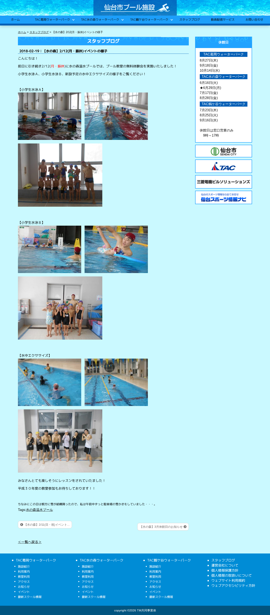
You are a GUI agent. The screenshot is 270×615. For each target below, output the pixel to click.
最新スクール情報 (30, 597)
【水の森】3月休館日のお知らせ (162, 526)
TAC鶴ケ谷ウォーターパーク (149, 19)
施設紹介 (24, 566)
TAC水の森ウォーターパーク (100, 19)
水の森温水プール (39, 510)
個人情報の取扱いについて (231, 575)
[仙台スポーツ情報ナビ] (224, 197)
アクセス (24, 582)
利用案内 (24, 571)
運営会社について (224, 565)
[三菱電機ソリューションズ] (224, 182)
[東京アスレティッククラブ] (224, 166)
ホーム (15, 19)
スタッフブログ (189, 19)
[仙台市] (224, 151)
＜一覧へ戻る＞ (30, 541)
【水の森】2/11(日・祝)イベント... (46, 524)
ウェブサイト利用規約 (228, 580)
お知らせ (24, 587)
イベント (24, 592)
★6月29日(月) (210, 88)
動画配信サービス (222, 19)
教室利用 (24, 577)
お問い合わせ (254, 19)
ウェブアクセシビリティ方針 (233, 585)
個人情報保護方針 (224, 570)
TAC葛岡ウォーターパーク (52, 19)
